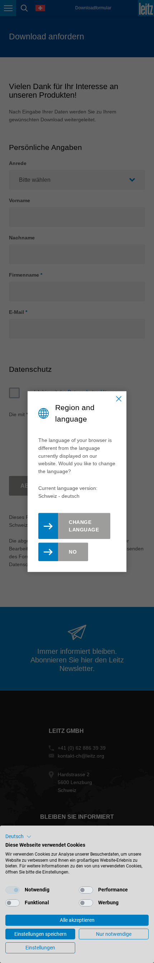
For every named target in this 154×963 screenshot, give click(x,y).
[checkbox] (12, 890)
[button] (18, 836)
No (73, 552)
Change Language (84, 525)
